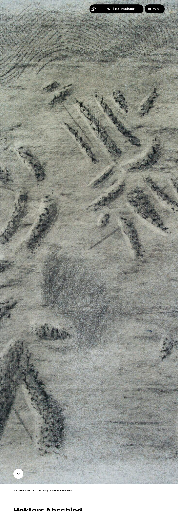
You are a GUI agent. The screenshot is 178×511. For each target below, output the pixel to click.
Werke (30, 490)
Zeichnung (43, 490)
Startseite (18, 490)
